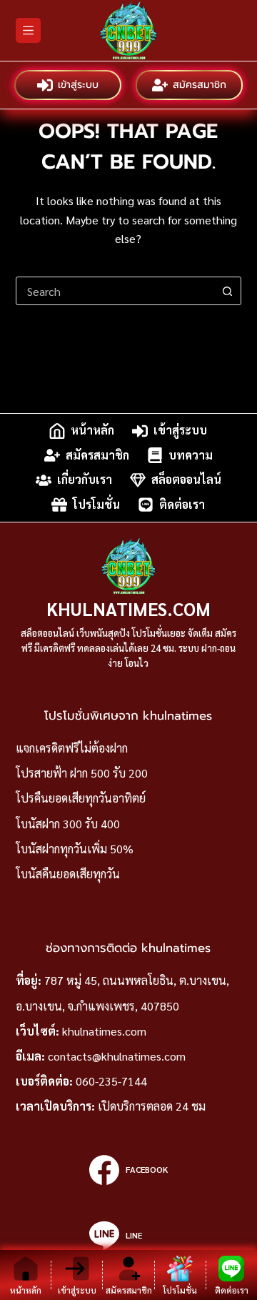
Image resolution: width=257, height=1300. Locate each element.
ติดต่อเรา (182, 504)
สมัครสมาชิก (199, 84)
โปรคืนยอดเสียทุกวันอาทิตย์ (81, 797)
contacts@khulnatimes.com (117, 1055)
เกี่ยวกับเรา (84, 479)
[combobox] (115, 291)
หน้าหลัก (92, 430)
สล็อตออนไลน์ (186, 479)
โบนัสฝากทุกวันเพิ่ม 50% (74, 848)
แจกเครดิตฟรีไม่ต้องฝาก (72, 747)
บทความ (190, 454)
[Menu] (28, 30)
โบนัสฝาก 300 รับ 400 (68, 823)
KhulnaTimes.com (128, 608)
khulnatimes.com (104, 1030)
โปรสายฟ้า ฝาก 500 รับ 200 (82, 772)
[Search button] (227, 290)
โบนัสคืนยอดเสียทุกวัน (68, 873)
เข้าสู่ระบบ (78, 84)
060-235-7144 (111, 1080)
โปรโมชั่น (96, 504)
